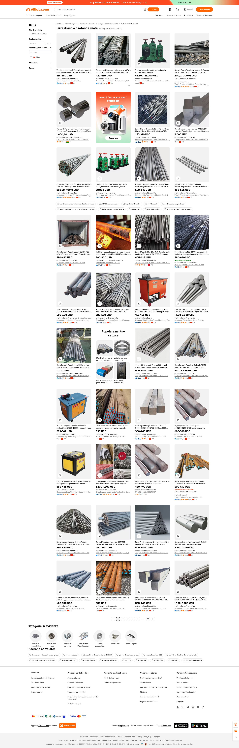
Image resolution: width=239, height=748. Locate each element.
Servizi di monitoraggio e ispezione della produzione (82, 698)
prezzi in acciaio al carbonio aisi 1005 (99, 655)
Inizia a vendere (182, 683)
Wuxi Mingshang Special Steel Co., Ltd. (189, 265)
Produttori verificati (111, 678)
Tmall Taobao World (107, 737)
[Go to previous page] (113, 619)
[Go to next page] (153, 619)
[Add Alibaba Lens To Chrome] (67, 725)
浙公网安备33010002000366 (160, 744)
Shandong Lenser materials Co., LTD (188, 436)
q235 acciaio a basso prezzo (129, 655)
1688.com (94, 737)
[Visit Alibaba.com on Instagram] (192, 707)
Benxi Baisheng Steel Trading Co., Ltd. (110, 436)
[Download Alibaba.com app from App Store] (181, 725)
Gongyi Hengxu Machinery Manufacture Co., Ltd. (152, 81)
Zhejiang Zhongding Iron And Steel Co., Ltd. (112, 81)
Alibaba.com (166, 726)
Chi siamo (35, 673)
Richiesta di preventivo (112, 683)
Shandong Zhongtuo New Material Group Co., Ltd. (192, 376)
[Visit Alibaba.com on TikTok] (202, 707)
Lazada (119, 737)
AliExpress (84, 737)
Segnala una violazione (148, 702)
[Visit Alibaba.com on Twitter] (187, 707)
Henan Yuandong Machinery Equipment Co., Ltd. (74, 492)
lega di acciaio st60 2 (132, 204)
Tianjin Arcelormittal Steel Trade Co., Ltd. (190, 84)
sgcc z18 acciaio (89, 660)
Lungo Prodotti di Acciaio (108, 24)
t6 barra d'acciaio (72, 655)
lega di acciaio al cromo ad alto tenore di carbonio (77, 209)
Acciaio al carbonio (87, 24)
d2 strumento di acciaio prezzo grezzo (45, 655)
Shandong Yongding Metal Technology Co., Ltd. (113, 492)
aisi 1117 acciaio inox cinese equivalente (183, 655)
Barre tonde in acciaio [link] (129, 24)
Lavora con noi (36, 692)
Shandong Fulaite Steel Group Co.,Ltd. (189, 320)
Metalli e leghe (70, 24)
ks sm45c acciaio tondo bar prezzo (179, 209)
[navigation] (40, 321)
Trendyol (146, 737)
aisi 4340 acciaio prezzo (109, 204)
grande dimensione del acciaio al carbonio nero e (77, 204)
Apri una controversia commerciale (153, 687)
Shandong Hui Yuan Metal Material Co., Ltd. (151, 195)
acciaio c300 (158, 660)
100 (148, 619)
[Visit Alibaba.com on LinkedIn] (182, 707)
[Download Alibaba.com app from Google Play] (199, 725)
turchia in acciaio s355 (154, 655)
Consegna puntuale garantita (78, 687)
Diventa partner (183, 697)
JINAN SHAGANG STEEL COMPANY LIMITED (152, 263)
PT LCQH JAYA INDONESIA (145, 492)
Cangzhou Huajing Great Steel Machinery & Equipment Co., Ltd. (113, 195)
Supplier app (123, 726)
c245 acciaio (135, 209)
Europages (155, 737)
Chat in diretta (145, 683)
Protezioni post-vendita (76, 692)
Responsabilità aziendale (40, 687)
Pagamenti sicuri (73, 678)
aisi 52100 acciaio (153, 209)
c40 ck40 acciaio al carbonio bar (43, 660)
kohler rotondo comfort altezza (113, 209)
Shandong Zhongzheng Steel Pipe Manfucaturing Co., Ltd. (113, 320)
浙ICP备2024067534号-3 (183, 744)
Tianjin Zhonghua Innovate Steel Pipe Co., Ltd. (192, 195)
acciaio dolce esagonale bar (174, 204)
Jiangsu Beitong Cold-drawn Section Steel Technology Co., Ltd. (152, 376)
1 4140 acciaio (152, 204)
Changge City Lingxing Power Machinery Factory (152, 320)
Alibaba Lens (43, 726)
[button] (145, 9)
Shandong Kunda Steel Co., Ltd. (108, 263)
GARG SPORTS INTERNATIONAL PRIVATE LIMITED (74, 140)
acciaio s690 (142, 660)
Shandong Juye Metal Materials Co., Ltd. (150, 436)
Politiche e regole (74, 704)
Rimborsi (143, 692)
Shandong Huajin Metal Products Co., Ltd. (73, 320)
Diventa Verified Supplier (186, 692)
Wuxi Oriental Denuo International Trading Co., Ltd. (74, 376)
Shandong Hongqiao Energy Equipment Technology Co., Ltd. (74, 195)
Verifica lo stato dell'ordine (187, 687)
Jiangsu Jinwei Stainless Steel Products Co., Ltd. (192, 140)
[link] (236, 724)
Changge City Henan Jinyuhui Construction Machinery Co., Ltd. (74, 436)
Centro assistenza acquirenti (151, 678)
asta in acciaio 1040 (69, 660)
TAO (139, 737)
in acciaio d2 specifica (110, 660)
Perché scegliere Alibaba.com (42, 678)
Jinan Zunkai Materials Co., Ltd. (68, 81)
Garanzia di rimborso (75, 683)
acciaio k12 (174, 660)
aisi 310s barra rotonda (194, 660)
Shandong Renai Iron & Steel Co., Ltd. (71, 263)
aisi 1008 (128, 660)
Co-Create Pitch (37, 683)
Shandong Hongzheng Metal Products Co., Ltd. (152, 140)
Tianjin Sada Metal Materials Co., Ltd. (188, 497)
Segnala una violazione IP (149, 697)
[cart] (178, 10)
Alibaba (58, 24)
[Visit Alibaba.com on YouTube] (197, 707)
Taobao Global (129, 737)
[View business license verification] (142, 744)
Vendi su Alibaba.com (185, 678)
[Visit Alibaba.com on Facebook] (178, 707)
